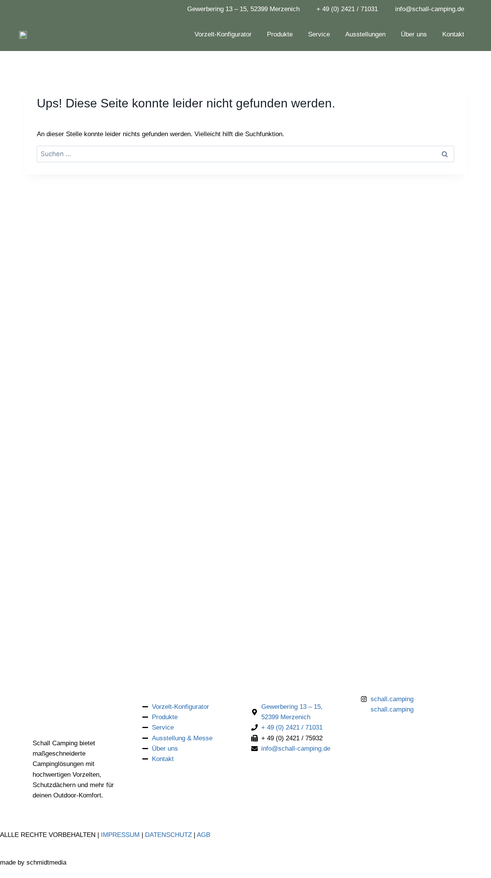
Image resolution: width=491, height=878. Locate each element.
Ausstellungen (365, 34)
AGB (203, 834)
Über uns (414, 34)
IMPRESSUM (120, 834)
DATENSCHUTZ (168, 834)
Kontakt (453, 34)
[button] (466, 856)
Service (319, 34)
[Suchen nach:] (245, 154)
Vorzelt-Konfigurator (223, 34)
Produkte (280, 34)
